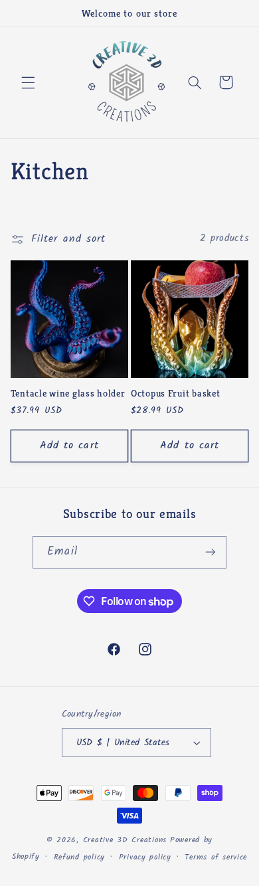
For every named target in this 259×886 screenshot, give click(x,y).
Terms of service (216, 857)
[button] (28, 82)
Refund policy (80, 857)
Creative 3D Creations (125, 840)
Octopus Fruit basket (175, 393)
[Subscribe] (210, 552)
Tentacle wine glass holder (68, 393)
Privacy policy (145, 857)
